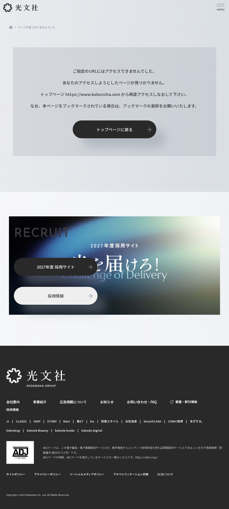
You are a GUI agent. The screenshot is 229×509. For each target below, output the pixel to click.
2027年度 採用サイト (56, 267)
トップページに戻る (114, 129)
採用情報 (56, 296)
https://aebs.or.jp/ (146, 457)
